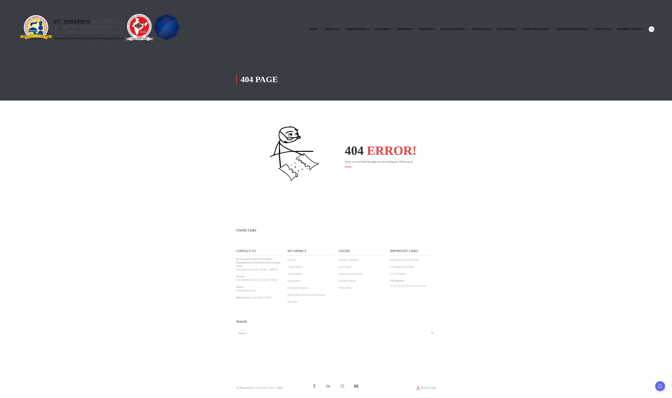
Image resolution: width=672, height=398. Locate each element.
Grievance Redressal (350, 273)
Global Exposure (452, 29)
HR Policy (293, 301)
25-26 (423, 286)
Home (313, 29)
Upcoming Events (629, 29)
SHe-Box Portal (347, 280)
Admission (404, 29)
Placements (505, 29)
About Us (331, 29)
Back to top (428, 387)
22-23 (400, 286)
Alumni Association (535, 29)
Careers (292, 259)
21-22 (393, 286)
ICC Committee (397, 273)
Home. (348, 166)
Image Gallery (295, 266)
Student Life (481, 29)
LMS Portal (345, 266)
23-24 (408, 286)
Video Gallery (295, 273)
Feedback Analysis (298, 287)
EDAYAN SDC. (265, 387)
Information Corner (571, 29)
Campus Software (348, 259)
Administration (356, 29)
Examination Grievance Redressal (306, 294)
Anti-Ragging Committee (402, 266)
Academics (382, 29)
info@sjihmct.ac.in (246, 290)
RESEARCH (425, 29)
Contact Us (601, 29)
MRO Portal (345, 287)
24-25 (415, 286)
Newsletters (294, 280)
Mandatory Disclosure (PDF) (404, 259)
